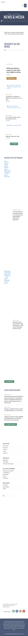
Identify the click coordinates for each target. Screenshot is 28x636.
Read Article (12, 79)
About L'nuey (5, 445)
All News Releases (11, 424)
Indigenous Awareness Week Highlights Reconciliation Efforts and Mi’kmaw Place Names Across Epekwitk (13, 418)
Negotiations (5, 460)
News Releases (6, 487)
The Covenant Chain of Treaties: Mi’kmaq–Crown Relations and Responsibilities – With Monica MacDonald (18, 215)
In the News (5, 485)
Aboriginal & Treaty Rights (8, 470)
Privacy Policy (20, 633)
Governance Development (8, 463)
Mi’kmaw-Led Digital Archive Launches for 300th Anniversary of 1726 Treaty (13, 409)
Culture (4, 476)
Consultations (5, 462)
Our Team (5, 449)
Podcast (4, 488)
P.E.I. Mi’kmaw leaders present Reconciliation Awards (13, 118)
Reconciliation (5, 474)
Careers (4, 451)
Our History (5, 447)
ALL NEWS (14, 143)
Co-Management (6, 472)
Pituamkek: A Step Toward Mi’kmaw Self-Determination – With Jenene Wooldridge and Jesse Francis (18, 325)
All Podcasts (9, 381)
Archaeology (5, 478)
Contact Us (5, 453)
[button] (22, 5)
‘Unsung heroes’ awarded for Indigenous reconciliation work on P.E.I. (14, 98)
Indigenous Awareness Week (13, 136)
